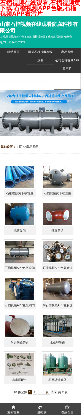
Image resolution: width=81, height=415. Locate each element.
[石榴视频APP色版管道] (57, 251)
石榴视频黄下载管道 (19, 193)
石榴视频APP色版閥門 (20, 305)
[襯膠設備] (19, 214)
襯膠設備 (20, 230)
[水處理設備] (57, 326)
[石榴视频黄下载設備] (57, 177)
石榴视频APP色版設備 (20, 268)
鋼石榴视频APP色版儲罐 (58, 306)
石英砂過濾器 (57, 380)
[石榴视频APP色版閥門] (19, 289)
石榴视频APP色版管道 (58, 268)
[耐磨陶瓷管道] (19, 326)
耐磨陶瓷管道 (20, 342)
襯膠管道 (57, 230)
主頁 (19, 146)
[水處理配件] (19, 363)
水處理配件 (19, 380)
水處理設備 (57, 342)
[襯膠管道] (57, 214)
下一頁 (44, 392)
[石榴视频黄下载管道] (19, 177)
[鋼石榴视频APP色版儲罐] (57, 289)
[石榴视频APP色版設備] (19, 251)
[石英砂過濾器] (57, 363)
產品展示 (32, 146)
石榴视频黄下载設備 (57, 193)
